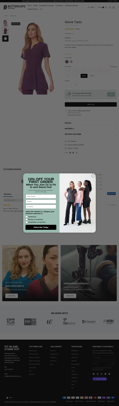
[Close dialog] (93, 175)
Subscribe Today (41, 227)
